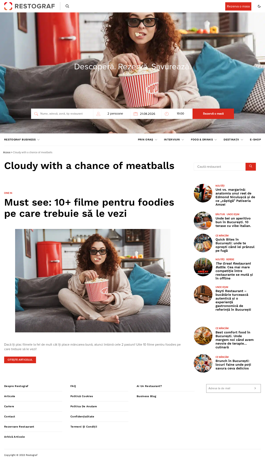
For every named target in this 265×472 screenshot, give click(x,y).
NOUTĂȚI (220, 186)
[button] (259, 6)
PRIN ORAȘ (145, 139)
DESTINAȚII (231, 139)
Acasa (6, 152)
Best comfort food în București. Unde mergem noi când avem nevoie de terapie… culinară (235, 339)
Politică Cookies (81, 396)
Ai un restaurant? (149, 386)
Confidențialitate (82, 416)
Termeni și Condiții (83, 426)
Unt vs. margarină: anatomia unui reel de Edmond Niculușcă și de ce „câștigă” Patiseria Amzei (235, 197)
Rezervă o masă (213, 113)
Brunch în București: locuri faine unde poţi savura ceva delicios (233, 364)
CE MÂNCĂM (222, 236)
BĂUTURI (220, 214)
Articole (9, 396)
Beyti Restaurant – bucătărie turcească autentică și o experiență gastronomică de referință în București (233, 300)
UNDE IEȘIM (233, 214)
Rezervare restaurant (19, 426)
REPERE (230, 260)
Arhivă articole (14, 436)
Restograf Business (20, 139)
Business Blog (146, 396)
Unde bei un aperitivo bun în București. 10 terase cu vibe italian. (233, 222)
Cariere (9, 406)
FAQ (73, 386)
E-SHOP (255, 139)
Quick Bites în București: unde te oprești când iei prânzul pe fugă (235, 245)
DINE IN (8, 193)
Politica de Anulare (83, 406)
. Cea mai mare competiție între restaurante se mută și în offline (234, 270)
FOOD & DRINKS (202, 139)
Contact (9, 416)
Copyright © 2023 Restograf (20, 455)
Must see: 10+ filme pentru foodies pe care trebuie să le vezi (89, 207)
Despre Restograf (16, 386)
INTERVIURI (172, 139)
